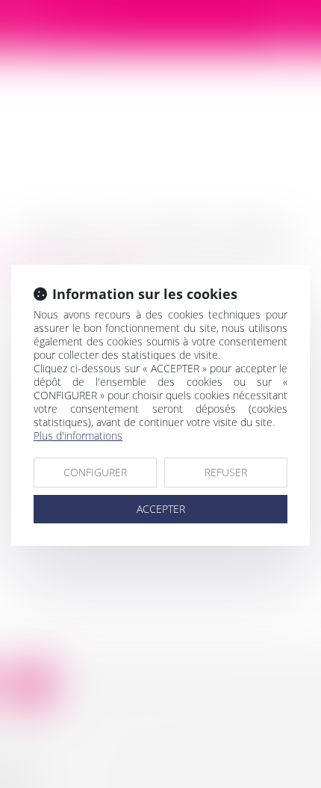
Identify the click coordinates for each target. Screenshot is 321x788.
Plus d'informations (78, 435)
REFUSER (226, 472)
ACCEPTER (161, 509)
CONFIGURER (95, 472)
